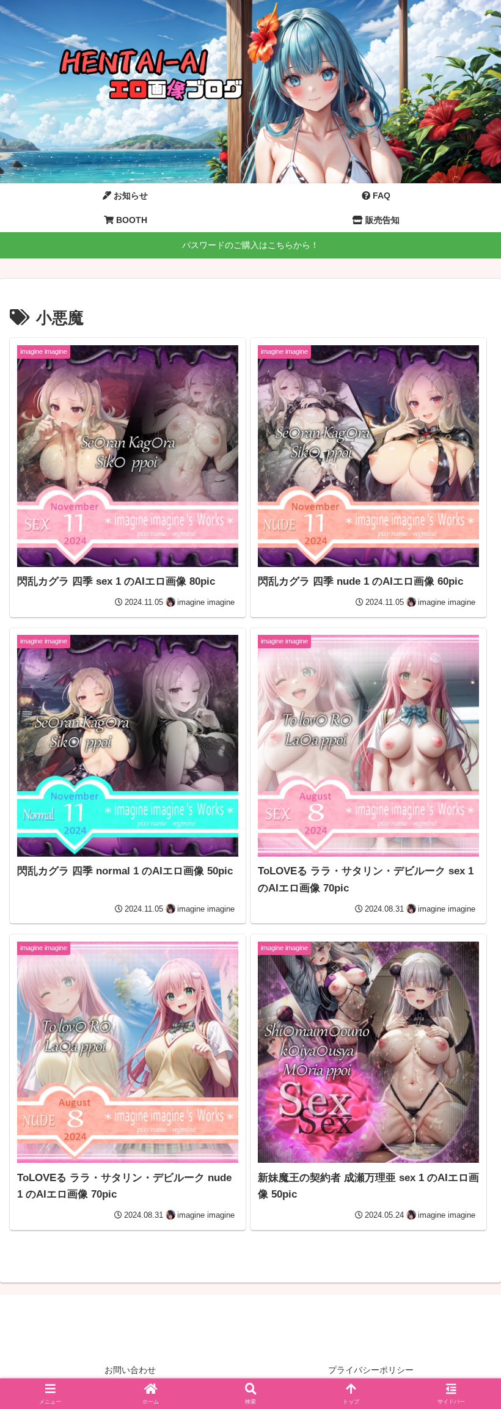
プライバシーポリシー (371, 1370)
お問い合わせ (130, 1370)
